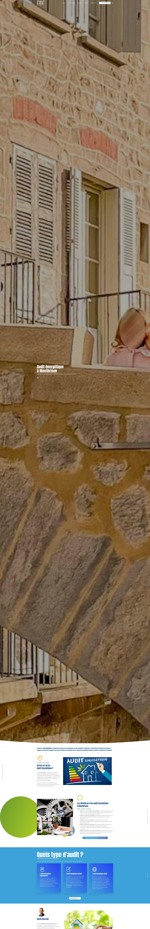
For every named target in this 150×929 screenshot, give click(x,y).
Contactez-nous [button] (93, 2)
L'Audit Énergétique (71, 2)
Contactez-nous (74, 898)
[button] (112, 3)
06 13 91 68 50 (105, 2)
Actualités (86, 2)
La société (80, 2)
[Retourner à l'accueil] (40, 3)
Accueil (63, 2)
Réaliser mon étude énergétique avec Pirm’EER (96, 837)
